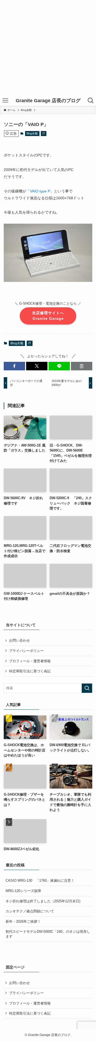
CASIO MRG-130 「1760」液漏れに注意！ (40, 880)
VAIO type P (40, 191)
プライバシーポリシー (26, 651)
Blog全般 (32, 133)
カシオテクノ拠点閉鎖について (30, 911)
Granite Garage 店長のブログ (48, 100)
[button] (14, 366)
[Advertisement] (48, 47)
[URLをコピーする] (81, 366)
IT (43, 133)
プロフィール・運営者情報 (30, 661)
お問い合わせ (19, 640)
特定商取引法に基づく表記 (30, 671)
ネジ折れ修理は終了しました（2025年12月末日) (43, 901)
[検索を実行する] (87, 688)
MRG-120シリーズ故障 (23, 891)
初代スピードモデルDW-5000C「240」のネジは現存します (48, 934)
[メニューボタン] (5, 100)
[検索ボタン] (90, 100)
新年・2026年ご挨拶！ (23, 921)
